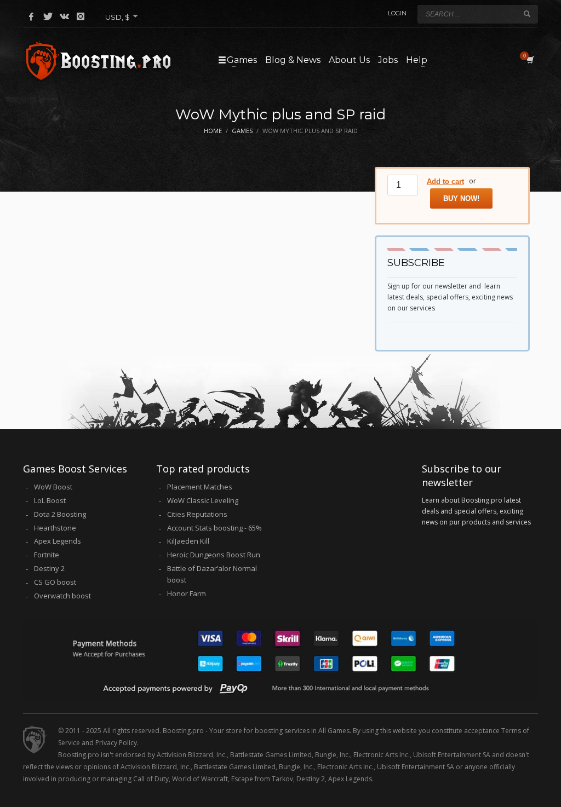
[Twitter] (47, 16)
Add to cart (445, 181)
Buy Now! (461, 198)
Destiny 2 (49, 568)
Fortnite (46, 555)
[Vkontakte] (64, 16)
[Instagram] (80, 16)
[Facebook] (31, 16)
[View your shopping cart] (529, 59)
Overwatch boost (62, 596)
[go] (527, 14)
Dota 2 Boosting (60, 514)
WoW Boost (53, 487)
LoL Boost (50, 500)
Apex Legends (57, 541)
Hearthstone (55, 528)
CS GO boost (55, 582)
